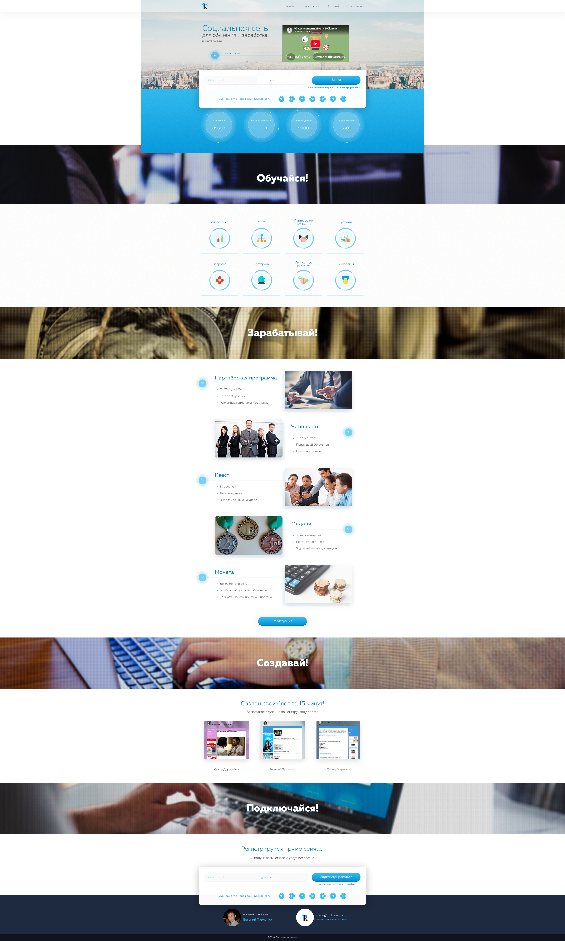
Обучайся (289, 6)
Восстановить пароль (321, 87)
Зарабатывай (311, 6)
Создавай (333, 6)
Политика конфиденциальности (331, 920)
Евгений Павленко (257, 919)
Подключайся (356, 6)
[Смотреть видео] (215, 55)
